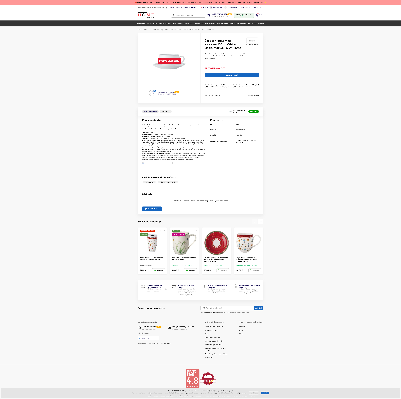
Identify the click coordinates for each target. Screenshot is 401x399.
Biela (237, 124)
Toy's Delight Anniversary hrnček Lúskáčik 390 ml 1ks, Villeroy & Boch (247, 259)
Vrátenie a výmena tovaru (214, 344)
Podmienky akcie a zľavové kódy (216, 354)
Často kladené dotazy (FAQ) (214, 326)
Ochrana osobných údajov (214, 341)
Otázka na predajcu (231, 75)
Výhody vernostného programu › (221, 87)
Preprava (179, 7)
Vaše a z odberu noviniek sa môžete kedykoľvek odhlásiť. (224, 312)
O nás (241, 330)
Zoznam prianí (232, 7)
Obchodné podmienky (213, 337)
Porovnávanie (217, 7)
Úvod (139, 30)
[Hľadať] (173, 15)
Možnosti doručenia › (245, 87)
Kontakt (171, 7)
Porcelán (239, 135)
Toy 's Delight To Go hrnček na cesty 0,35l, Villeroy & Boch (151, 259)
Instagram (167, 343)
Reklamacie (209, 357)
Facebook (155, 343)
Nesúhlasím (254, 393)
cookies (244, 393)
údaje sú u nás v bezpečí (211, 312)
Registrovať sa (245, 7)
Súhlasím (265, 393)
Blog (241, 334)
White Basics (240, 130)
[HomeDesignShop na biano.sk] (192, 379)
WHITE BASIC (149, 182)
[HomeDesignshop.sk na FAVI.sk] (208, 379)
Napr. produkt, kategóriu (184, 15)
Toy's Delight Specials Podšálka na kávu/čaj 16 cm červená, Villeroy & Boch (216, 259)
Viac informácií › (210, 58)
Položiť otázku (153, 209)
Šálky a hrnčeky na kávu (161, 30)
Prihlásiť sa (257, 7)
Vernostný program (190, 7)
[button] (260, 221)
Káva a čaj (147, 30)
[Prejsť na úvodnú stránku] (146, 15)
